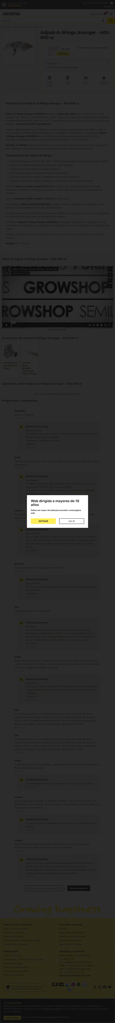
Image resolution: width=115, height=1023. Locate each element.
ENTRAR (43, 521)
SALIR (72, 521)
